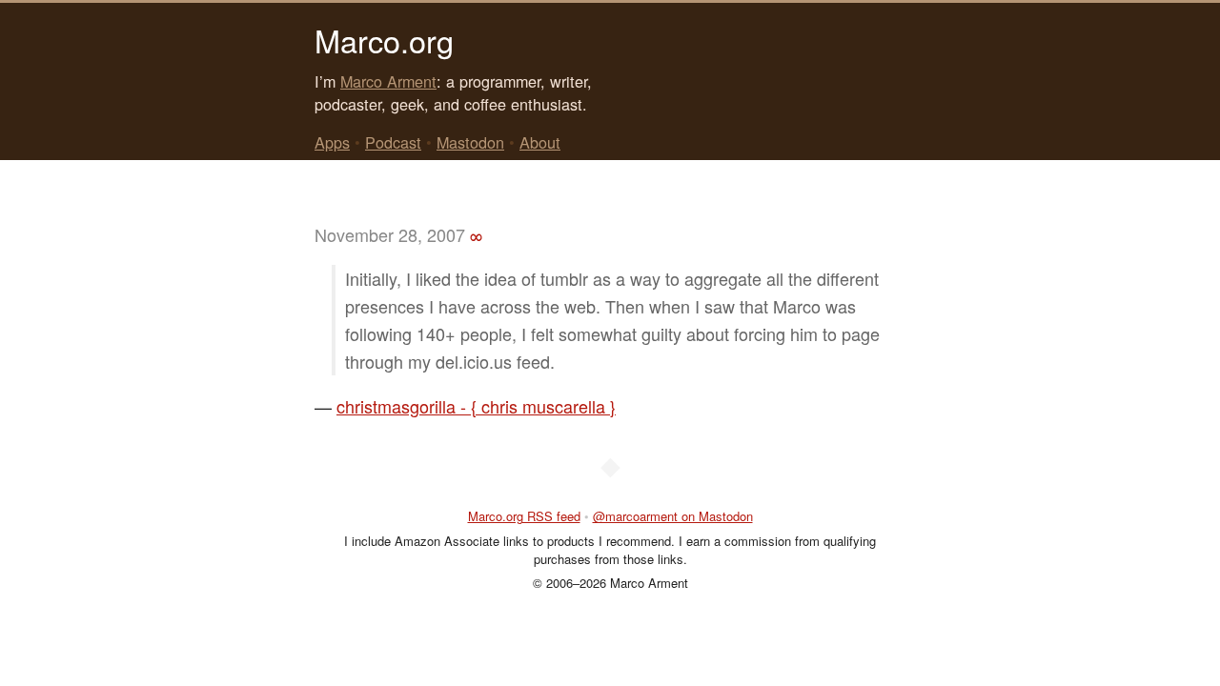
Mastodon (470, 142)
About (539, 142)
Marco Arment (388, 81)
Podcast (393, 142)
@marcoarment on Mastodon (673, 516)
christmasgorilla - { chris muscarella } (476, 405)
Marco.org (384, 40)
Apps (332, 142)
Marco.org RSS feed (524, 516)
